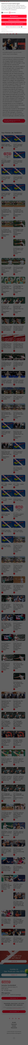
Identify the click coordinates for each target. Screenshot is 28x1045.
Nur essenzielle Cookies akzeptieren (14, 24)
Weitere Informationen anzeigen (13, 26)
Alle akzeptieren (14, 16)
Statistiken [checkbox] (13, 12)
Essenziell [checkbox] (5, 12)
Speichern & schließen (14, 20)
